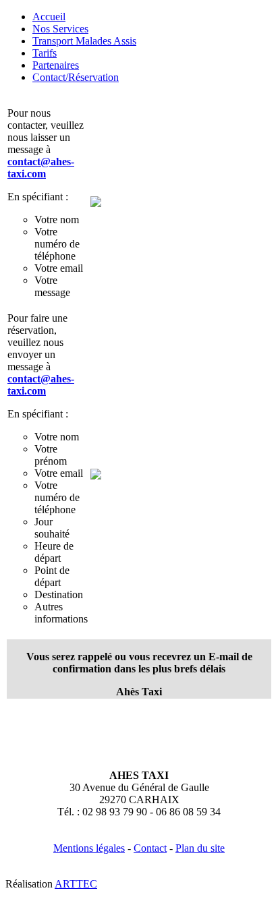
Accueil (48, 16)
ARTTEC (76, 884)
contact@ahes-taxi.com (40, 167)
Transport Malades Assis (84, 41)
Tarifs (44, 53)
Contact (150, 848)
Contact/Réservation (75, 77)
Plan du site (200, 848)
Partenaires (55, 65)
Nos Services (60, 28)
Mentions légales (89, 848)
